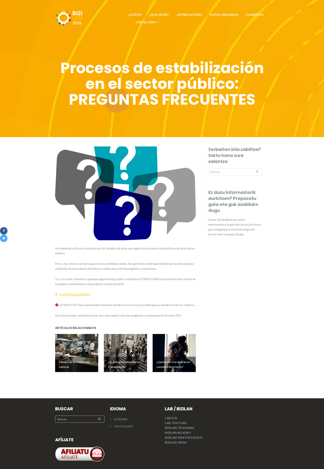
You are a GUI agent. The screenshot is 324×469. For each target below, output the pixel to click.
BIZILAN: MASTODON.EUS (183, 437)
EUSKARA (120, 419)
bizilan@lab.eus (227, 219)
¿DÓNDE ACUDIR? (189, 14)
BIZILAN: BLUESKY (178, 432)
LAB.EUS (171, 418)
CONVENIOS (255, 14)
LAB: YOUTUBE (176, 423)
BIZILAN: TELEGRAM (179, 427)
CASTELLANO (146, 22)
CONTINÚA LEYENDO (74, 294)
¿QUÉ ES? (135, 14)
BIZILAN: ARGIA (176, 442)
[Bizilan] (69, 17)
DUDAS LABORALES (224, 14)
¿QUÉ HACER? (159, 14)
